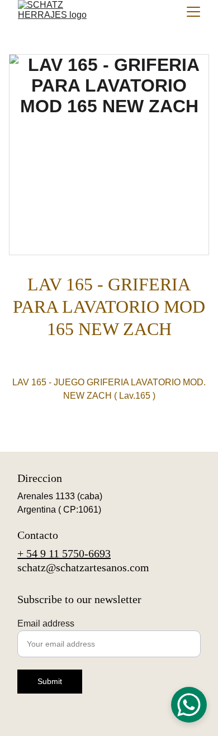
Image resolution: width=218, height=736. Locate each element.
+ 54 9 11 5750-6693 (64, 553)
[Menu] (193, 12)
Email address (45, 623)
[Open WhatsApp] (189, 705)
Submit (49, 681)
